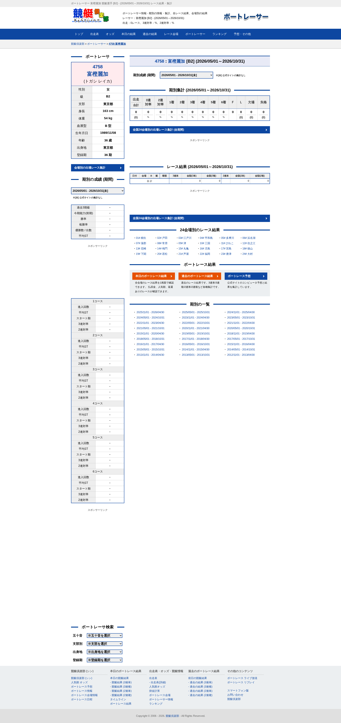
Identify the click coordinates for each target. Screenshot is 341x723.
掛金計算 (154, 690)
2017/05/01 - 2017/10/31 (241, 338)
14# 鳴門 (162, 248)
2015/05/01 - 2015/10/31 (150, 349)
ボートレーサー (96, 43)
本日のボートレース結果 (151, 275)
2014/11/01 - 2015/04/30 (195, 349)
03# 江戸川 (184, 237)
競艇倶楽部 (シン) (81, 678)
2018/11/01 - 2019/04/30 (241, 333)
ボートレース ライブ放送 (242, 678)
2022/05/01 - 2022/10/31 (196, 322)
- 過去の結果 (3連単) (200, 682)
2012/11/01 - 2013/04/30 (241, 354)
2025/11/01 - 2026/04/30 (150, 312)
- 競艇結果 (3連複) (121, 686)
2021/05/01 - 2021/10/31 (150, 328)
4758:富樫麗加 (117, 43)
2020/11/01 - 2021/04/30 (195, 328)
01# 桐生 (141, 237)
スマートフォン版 (238, 690)
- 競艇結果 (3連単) (121, 682)
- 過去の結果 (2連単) (200, 690)
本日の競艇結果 (119, 678)
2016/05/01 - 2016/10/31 (196, 344)
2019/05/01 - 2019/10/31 (196, 333)
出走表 (153, 678)
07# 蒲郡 (141, 243)
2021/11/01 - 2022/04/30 (241, 322)
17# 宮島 (226, 248)
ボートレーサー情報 (161, 699)
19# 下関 (141, 253)
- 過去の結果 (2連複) (200, 695)
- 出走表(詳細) (157, 682)
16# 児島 (205, 248)
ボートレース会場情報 (84, 695)
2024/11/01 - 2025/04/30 (241, 312)
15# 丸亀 (183, 248)
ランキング (156, 703)
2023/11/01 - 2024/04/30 (195, 317)
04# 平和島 (206, 237)
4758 (98, 66)
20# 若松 (162, 253)
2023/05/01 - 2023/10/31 (241, 317)
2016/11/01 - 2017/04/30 (150, 344)
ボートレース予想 (239, 275)
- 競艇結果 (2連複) (121, 695)
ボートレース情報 (81, 690)
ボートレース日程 (81, 699)
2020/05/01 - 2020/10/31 (241, 328)
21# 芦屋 (183, 253)
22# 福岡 (205, 253)
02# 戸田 (162, 237)
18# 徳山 (247, 248)
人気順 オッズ (79, 682)
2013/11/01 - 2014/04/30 (150, 354)
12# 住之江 (248, 243)
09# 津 (182, 243)
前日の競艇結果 (197, 678)
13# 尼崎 (141, 248)
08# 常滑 (162, 243)
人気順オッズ (157, 686)
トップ (79, 33)
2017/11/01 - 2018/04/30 (195, 338)
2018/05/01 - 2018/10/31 (150, 338)
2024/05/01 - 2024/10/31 (150, 317)
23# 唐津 (226, 253)
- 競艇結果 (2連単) (121, 690)
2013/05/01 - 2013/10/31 (196, 354)
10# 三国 (205, 243)
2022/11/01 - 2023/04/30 (150, 322)
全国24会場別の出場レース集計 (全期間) (158, 129)
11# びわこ (227, 243)
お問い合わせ (235, 694)
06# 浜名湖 (248, 237)
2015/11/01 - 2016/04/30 (241, 344)
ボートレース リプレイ (241, 682)
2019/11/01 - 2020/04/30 (150, 333)
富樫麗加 (97, 74)
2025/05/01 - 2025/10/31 (196, 312)
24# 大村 (247, 253)
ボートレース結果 (120, 703)
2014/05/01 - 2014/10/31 (241, 349)
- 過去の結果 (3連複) (200, 686)
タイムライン (118, 699)
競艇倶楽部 (77, 43)
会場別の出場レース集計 (89, 167)
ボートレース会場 (159, 695)
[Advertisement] (97, 271)
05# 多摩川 (227, 237)
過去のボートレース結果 (197, 275)
